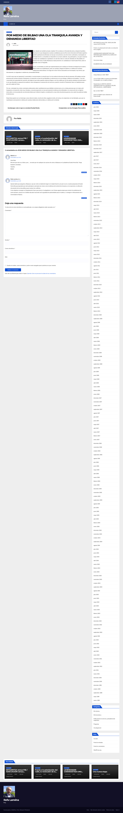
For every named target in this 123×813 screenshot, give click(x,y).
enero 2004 (97, 571)
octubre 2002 (97, 628)
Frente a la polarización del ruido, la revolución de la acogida (46, 140)
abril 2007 (96, 428)
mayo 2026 (96, 110)
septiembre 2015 (98, 190)
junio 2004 (96, 553)
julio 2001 (96, 670)
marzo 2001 (97, 674)
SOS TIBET (106, 74)
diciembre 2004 (98, 530)
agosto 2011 (97, 265)
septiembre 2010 (98, 292)
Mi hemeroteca (97, 715)
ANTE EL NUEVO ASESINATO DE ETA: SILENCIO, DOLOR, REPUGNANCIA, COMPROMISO (105, 85)
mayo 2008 (96, 379)
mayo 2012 (96, 250)
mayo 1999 (96, 696)
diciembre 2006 (98, 443)
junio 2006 (96, 466)
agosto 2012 (97, 243)
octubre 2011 (97, 262)
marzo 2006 (97, 477)
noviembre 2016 (98, 171)
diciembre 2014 (98, 201)
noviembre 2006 (98, 447)
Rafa (15, 43)
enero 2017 (97, 163)
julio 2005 (96, 507)
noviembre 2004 (98, 534)
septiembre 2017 (98, 152)
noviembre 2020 (98, 129)
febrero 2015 (97, 197)
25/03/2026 (97, 774)
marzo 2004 (97, 564)
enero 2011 (96, 281)
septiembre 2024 (98, 122)
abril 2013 (96, 235)
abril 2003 (96, 606)
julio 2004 (96, 549)
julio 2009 (96, 326)
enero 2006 (97, 485)
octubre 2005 (97, 496)
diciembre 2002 (98, 621)
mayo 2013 (96, 231)
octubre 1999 (97, 689)
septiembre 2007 (98, 409)
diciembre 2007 (98, 398)
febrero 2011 (97, 277)
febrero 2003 (97, 613)
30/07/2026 (10, 774)
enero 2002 (97, 655)
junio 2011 (96, 273)
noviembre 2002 (98, 624)
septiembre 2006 (98, 454)
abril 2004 (96, 560)
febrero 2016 (97, 182)
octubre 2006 (97, 451)
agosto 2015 (97, 194)
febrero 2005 (97, 522)
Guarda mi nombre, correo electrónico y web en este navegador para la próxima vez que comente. (31, 265)
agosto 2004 (97, 545)
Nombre (7, 240)
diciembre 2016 (98, 167)
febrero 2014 (97, 216)
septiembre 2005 (98, 500)
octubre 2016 (97, 175)
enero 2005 (97, 526)
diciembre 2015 (98, 186)
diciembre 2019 (98, 137)
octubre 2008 (97, 360)
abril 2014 (96, 209)
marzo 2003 (97, 609)
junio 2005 (96, 511)
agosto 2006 (97, 458)
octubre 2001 (97, 662)
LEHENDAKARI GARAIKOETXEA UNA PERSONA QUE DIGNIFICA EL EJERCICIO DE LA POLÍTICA (105, 55)
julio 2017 (96, 156)
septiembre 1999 (98, 692)
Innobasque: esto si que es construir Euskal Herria (23, 108)
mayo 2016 (96, 178)
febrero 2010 (97, 311)
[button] (115, 24)
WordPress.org (97, 750)
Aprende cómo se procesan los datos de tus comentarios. (41, 273)
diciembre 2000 (98, 677)
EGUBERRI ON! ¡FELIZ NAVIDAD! (103, 64)
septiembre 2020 (98, 133)
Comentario (8, 210)
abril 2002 (96, 651)
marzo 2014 (97, 212)
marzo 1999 (97, 700)
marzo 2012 (97, 254)
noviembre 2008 (98, 356)
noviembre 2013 (98, 220)
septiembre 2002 (98, 632)
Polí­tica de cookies (110, 810)
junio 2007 (96, 420)
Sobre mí (12, 24)
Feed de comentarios (99, 746)
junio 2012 (96, 246)
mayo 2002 (96, 647)
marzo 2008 (97, 386)
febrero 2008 (97, 390)
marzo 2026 (97, 114)
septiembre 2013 (98, 228)
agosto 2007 (97, 413)
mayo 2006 (96, 469)
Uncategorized (97, 728)
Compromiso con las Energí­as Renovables (72, 108)
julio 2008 (96, 371)
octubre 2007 (97, 405)
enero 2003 (97, 617)
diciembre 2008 (98, 352)
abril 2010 (96, 303)
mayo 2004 (96, 556)
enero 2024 (97, 126)
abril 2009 (96, 337)
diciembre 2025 (98, 118)
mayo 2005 (96, 515)
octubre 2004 (97, 537)
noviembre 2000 (98, 681)
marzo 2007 (97, 432)
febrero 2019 (97, 141)
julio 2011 (96, 269)
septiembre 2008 (98, 364)
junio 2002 (96, 643)
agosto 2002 (97, 636)
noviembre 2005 (98, 492)
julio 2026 (96, 107)
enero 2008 (97, 394)
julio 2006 (96, 462)
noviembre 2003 (98, 579)
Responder (84, 172)
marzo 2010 (97, 307)
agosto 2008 (97, 367)
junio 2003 (96, 598)
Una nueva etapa (98, 60)
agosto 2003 (97, 590)
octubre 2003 (97, 583)
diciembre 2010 (98, 284)
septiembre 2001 (98, 666)
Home (88, 810)
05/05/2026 (68, 774)
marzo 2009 (97, 341)
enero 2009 (97, 349)
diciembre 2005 (98, 488)
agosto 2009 (97, 322)
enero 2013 (97, 239)
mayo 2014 (96, 205)
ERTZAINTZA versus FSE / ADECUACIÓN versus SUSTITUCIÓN (16, 140)
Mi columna (9, 32)
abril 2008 (96, 383)
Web (6, 257)
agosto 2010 (97, 296)
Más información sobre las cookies (98, 810)
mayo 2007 (96, 424)
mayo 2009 (96, 333)
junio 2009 (96, 330)
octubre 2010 (97, 288)
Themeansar (27, 810)
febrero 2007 (97, 435)
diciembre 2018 (98, 144)
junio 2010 (96, 299)
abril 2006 (96, 473)
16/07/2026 (39, 774)
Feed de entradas (98, 742)
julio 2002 (96, 640)
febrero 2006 (97, 481)
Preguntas (96, 724)
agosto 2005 (97, 503)
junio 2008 (96, 375)
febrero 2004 (97, 568)
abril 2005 (96, 519)
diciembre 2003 (98, 575)
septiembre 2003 (98, 587)
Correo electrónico (10, 248)
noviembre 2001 (98, 658)
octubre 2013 (97, 224)
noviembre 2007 (98, 401)
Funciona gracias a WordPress (10, 810)
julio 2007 (96, 417)
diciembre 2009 (98, 315)
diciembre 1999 (98, 685)
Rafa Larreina (11, 16)
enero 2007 (97, 439)
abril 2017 (96, 160)
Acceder (96, 738)
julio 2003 (96, 594)
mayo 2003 (96, 602)
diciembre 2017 (98, 148)
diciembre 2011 (98, 258)
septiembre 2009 (98, 318)
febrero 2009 (97, 345)
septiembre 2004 (98, 541)
